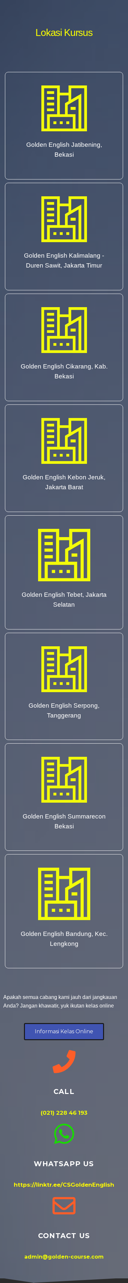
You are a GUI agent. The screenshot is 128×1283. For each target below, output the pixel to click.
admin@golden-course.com (64, 1257)
